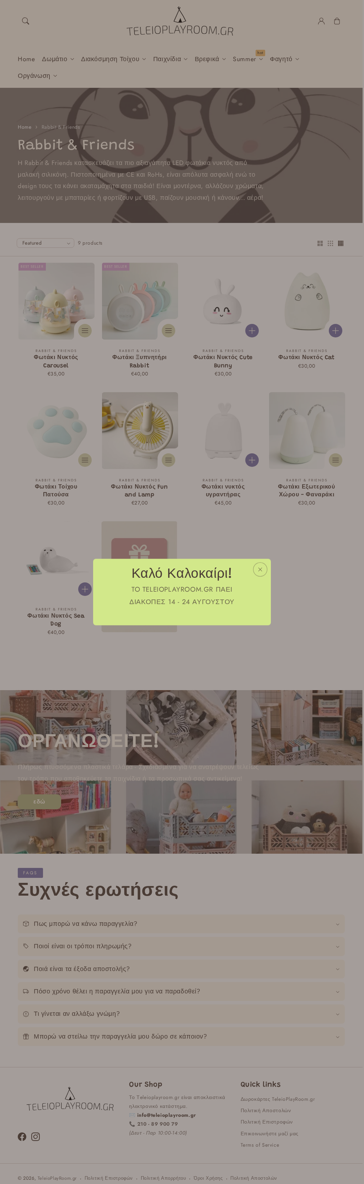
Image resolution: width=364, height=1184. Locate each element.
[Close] (260, 569)
